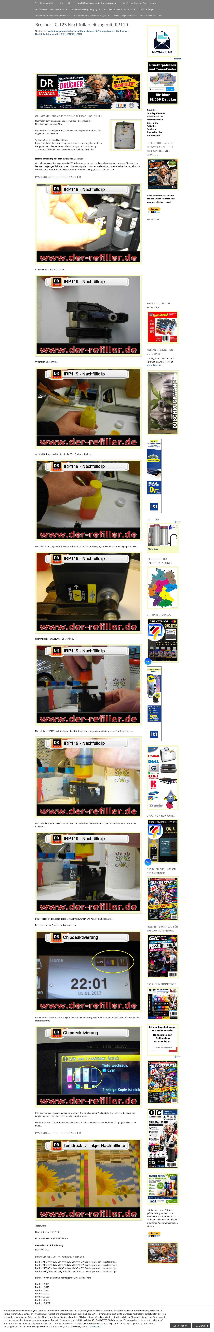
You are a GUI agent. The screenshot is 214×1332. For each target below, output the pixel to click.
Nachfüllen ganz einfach (60, 31)
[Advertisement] (88, 54)
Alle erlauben (201, 1326)
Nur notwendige (180, 1326)
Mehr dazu (153, 549)
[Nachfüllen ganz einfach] (35, 3)
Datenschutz (95, 1326)
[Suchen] (178, 15)
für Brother (121, 31)
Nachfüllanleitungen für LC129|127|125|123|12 (58, 34)
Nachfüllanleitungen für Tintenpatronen (94, 31)
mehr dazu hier (154, 365)
